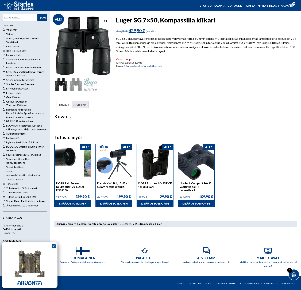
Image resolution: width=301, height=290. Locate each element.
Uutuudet (235, 5)
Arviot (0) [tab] (80, 104)
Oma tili (208, 283)
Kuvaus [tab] (64, 104)
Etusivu (205, 5)
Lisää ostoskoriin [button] (73, 203)
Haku (42, 17)
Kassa (250, 5)
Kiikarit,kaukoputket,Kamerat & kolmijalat (143, 66)
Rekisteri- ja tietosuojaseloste (262, 283)
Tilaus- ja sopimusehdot (228, 283)
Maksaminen (288, 283)
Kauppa (219, 5)
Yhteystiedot (268, 5)
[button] (106, 21)
